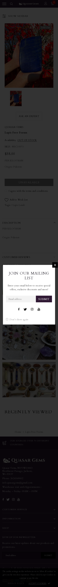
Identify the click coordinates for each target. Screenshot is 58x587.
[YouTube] (38, 309)
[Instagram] (32, 309)
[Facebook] (18, 309)
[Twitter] (25, 309)
